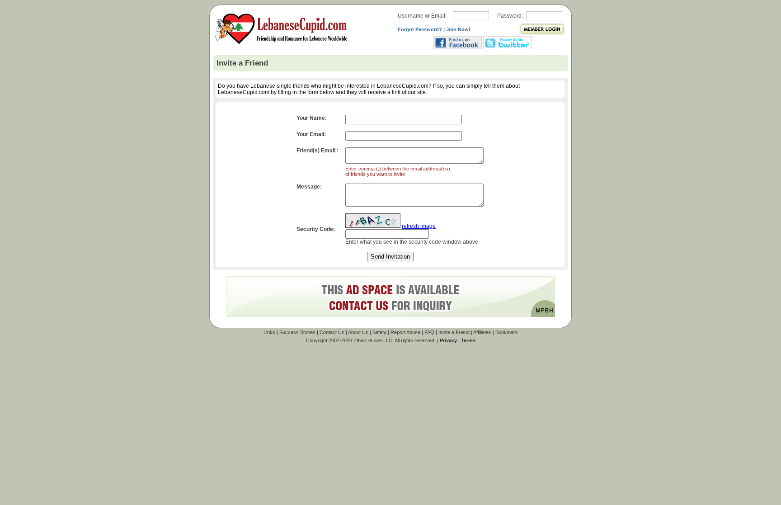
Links (269, 332)
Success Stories (297, 332)
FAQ (429, 332)
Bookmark (506, 332)
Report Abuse (405, 332)
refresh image (419, 226)
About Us (358, 332)
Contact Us (332, 332)
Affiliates (482, 332)
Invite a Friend (454, 332)
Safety (379, 332)
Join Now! (458, 29)
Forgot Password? (420, 29)
